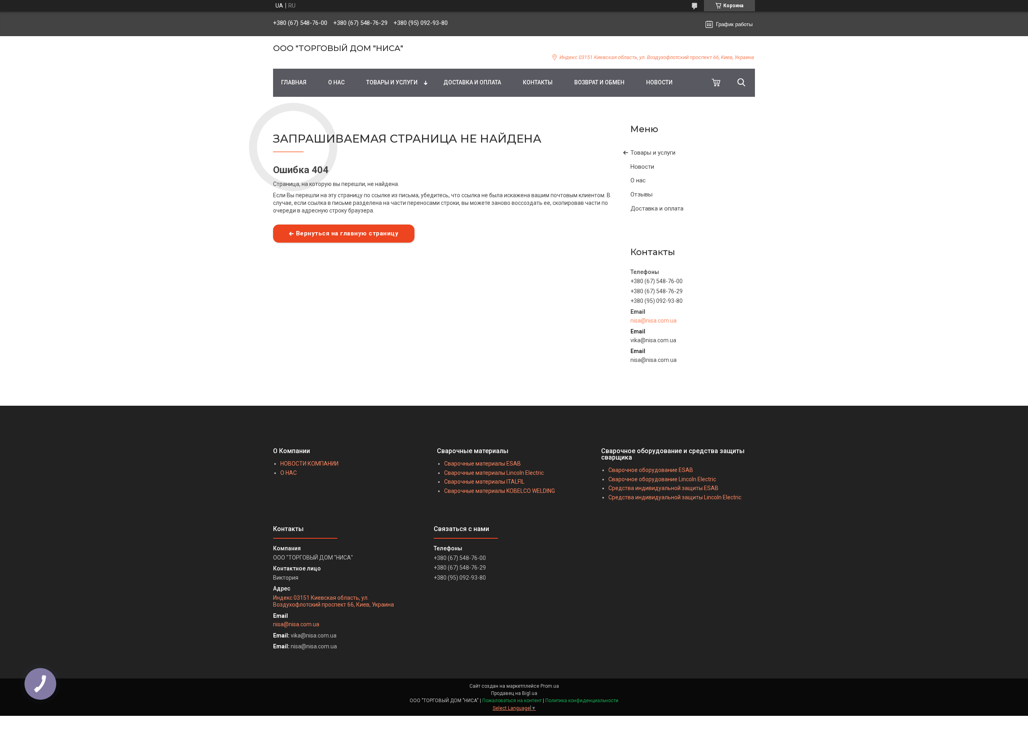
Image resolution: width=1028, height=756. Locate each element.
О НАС (336, 82)
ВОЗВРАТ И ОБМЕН (599, 82)
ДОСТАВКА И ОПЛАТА (472, 82)
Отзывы (641, 194)
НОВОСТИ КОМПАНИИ (309, 463)
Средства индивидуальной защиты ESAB (663, 488)
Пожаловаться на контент (512, 700)
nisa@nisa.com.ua (653, 320)
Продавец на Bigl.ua (514, 693)
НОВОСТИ (659, 82)
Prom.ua (550, 686)
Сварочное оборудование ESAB (650, 470)
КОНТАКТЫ (538, 82)
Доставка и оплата (656, 208)
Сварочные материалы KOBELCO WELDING (499, 491)
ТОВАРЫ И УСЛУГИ (392, 82)
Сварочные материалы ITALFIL (484, 481)
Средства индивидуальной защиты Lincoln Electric (674, 497)
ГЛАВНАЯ (293, 82)
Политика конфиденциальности (581, 700)
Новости (642, 166)
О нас (638, 180)
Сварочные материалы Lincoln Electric (494, 473)
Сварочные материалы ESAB (482, 463)
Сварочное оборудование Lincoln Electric (662, 479)
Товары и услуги (652, 152)
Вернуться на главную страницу (347, 233)
